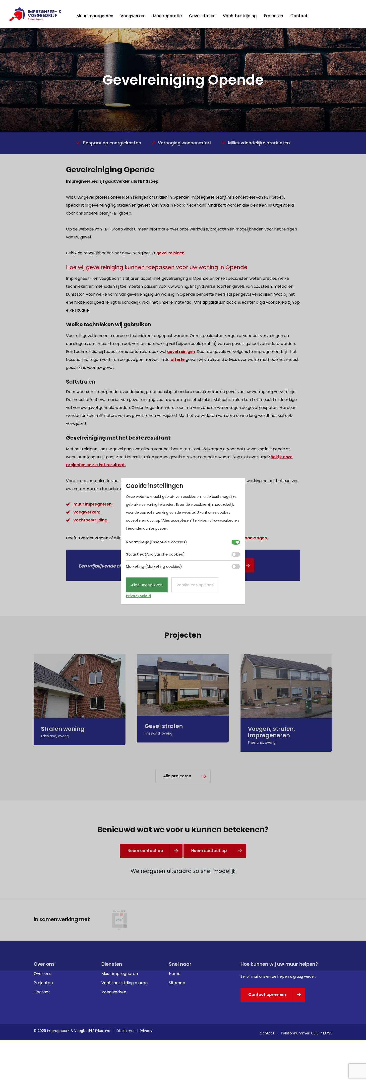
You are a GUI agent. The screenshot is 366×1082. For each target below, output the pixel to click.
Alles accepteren (147, 584)
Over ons (42, 973)
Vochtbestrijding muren (124, 983)
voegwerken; (86, 512)
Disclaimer (126, 1030)
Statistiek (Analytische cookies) (155, 554)
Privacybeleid (138, 595)
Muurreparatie (167, 16)
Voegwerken (133, 16)
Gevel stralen (202, 16)
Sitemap (177, 983)
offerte (178, 359)
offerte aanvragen (248, 538)
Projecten (273, 16)
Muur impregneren (94, 16)
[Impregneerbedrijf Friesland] (35, 14)
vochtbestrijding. (90, 520)
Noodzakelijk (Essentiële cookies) (156, 542)
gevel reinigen (170, 253)
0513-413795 (321, 1033)
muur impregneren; (93, 504)
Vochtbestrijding (240, 16)
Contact (298, 16)
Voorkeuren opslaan (195, 584)
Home (175, 973)
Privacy (146, 1030)
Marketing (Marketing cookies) (154, 566)
